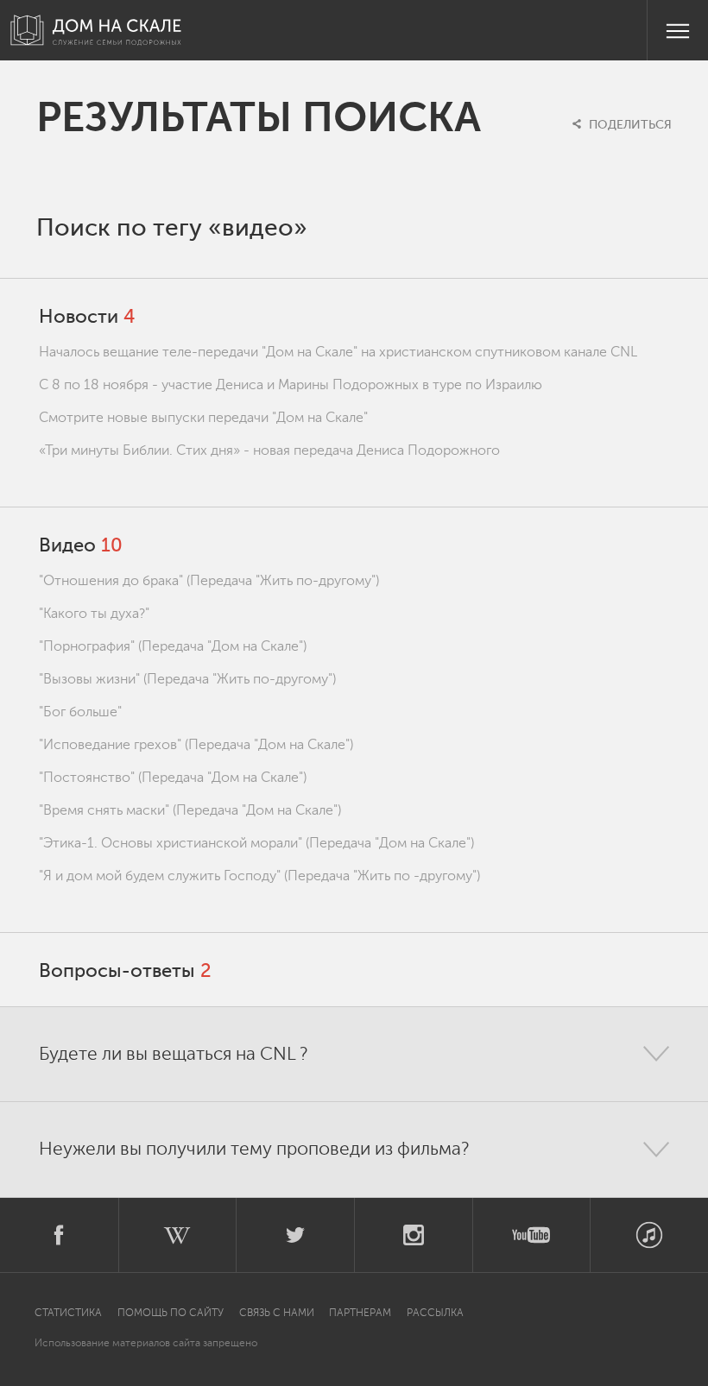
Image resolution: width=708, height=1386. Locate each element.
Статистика (69, 1313)
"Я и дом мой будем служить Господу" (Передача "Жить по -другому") (259, 876)
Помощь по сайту (170, 1313)
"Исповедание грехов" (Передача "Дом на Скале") (196, 745)
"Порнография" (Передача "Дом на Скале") (173, 646)
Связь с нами (276, 1313)
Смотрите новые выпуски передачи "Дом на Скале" (203, 418)
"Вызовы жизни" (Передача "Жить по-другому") (187, 679)
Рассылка (435, 1313)
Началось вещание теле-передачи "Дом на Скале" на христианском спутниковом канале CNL (338, 352)
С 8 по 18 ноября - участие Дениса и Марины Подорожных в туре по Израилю (290, 385)
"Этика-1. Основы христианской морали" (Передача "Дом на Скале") (256, 843)
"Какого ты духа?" (94, 614)
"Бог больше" (80, 712)
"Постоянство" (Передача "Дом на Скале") (173, 777)
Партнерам (360, 1313)
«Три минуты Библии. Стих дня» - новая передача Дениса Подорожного (269, 450)
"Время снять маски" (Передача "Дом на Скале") (190, 810)
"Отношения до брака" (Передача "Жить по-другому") (209, 581)
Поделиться (628, 124)
